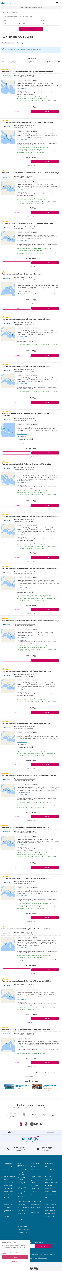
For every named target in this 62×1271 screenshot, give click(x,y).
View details (17, 111)
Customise (15, 1266)
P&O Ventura (48, 1185)
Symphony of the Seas (51, 1182)
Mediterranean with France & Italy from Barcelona (21, 274)
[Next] (58, 1088)
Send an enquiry (47, 1150)
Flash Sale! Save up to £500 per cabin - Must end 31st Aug (32, 98)
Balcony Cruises (8, 1191)
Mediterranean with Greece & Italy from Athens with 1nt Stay (26, 981)
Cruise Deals (7, 1170)
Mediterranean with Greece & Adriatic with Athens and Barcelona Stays (30, 173)
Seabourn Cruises (36, 1204)
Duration (43, 20)
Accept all (15, 1257)
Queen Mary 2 (49, 1179)
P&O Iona (47, 1167)
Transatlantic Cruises (24, 1201)
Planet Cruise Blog (9, 1173)
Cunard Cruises (35, 1195)
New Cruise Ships (50, 1216)
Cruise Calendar (8, 1182)
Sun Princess (21, 75)
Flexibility (25, 20)
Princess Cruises (29, 75)
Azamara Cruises (36, 1201)
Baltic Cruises (21, 1223)
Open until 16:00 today (48, 1149)
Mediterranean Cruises (22, 1187)
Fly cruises (7, 1207)
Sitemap (30, 1258)
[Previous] (3, 1088)
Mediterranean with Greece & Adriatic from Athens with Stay (25, 366)
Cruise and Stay (8, 1204)
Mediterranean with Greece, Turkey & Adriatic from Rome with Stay (28, 775)
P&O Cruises (34, 1167)
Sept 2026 (31, 61)
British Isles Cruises (23, 1207)
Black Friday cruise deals (9, 1211)
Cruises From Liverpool (21, 1178)
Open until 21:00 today (19, 1149)
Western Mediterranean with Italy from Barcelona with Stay (25, 929)
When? (5, 20)
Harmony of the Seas (51, 1195)
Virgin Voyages (35, 1192)
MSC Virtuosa (48, 1176)
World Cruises (22, 1204)
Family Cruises (8, 1185)
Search (31, 29)
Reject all (14, 1261)
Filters (19, 43)
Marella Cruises (35, 1188)
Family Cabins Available (45, 97)
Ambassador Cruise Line (36, 1208)
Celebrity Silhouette (50, 1191)
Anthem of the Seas (50, 1170)
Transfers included (39, 102)
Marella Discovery (50, 1213)
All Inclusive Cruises (10, 1167)
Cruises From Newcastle (21, 1183)
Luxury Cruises (8, 1195)
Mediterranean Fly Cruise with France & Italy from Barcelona (25, 1030)
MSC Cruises (34, 1185)
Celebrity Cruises (36, 1173)
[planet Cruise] (6, 2)
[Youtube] (30, 1242)
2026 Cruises (7, 1201)
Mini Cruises (7, 1179)
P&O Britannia (49, 1198)
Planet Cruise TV (38, 1242)
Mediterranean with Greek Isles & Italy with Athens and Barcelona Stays (30, 516)
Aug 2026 (13, 61)
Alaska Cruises (22, 1210)
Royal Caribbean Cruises (35, 1181)
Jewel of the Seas (49, 1207)
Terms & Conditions (49, 1254)
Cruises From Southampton (21, 1173)
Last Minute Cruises (9, 1176)
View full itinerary (22, 88)
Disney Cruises (35, 1212)
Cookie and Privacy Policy (34, 1254)
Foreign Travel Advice (41, 1258)
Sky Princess (48, 1188)
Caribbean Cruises (23, 1232)
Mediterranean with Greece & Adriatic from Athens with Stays (26, 319)
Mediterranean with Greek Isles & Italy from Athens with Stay (26, 671)
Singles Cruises (8, 1188)
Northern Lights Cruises (22, 1197)
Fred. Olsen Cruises (36, 1198)
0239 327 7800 (17, 1150)
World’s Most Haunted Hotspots (10, 1215)
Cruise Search (8, 1198)
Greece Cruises (22, 1213)
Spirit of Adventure (50, 1210)
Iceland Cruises (22, 1220)
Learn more (50, 1132)
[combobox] (31, 16)
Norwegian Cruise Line (36, 1177)
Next (59, 62)
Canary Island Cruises (24, 1229)
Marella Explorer (49, 1201)
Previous (3, 62)
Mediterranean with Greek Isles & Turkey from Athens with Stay (27, 72)
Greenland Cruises (23, 1226)
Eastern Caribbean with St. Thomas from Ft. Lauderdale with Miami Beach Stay (28, 414)
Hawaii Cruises (22, 1217)
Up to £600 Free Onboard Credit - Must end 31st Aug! (31, 100)
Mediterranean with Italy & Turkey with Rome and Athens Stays (26, 464)
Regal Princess (49, 1173)
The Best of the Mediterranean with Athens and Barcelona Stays (27, 223)
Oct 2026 (48, 61)
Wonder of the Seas (50, 1204)
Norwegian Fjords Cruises (23, 1192)
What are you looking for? (10, 12)
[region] (15, 1255)
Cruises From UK (22, 1170)
